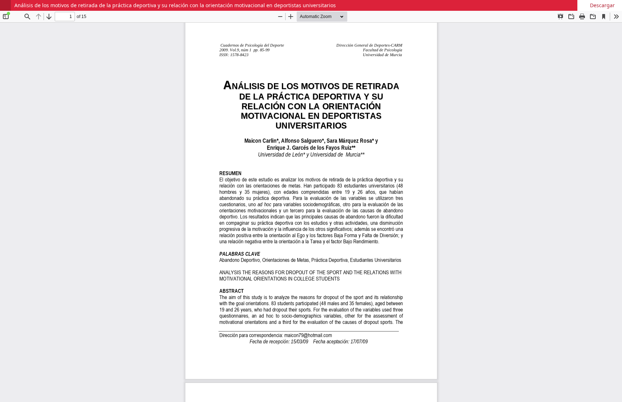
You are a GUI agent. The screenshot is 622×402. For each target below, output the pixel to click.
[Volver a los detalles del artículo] (5, 5)
